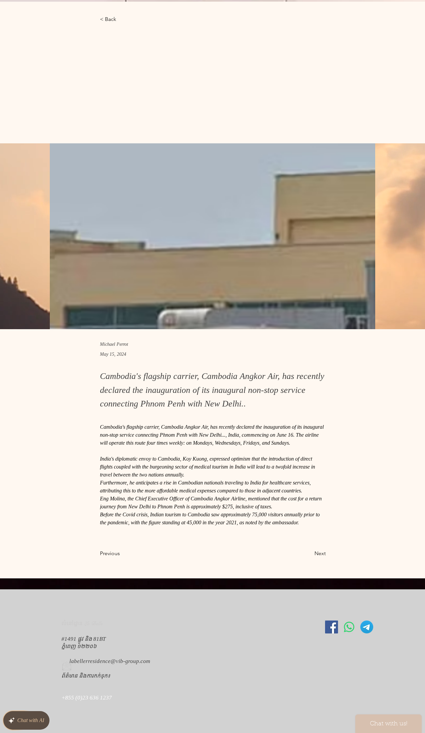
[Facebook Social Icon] (331, 627)
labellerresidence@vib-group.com (109, 661)
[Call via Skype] (70, 719)
